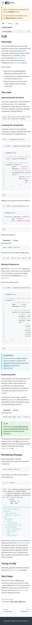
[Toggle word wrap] (25, 116)
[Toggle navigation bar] (2, 2)
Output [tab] (15, 240)
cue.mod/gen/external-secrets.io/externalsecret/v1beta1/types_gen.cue (16, 429)
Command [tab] (6, 240)
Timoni (14, 400)
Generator (4, 278)
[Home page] (3, 23)
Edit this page (8, 599)
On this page (7, 31)
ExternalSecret (20, 58)
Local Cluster (15, 570)
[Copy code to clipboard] (28, 116)
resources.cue (8, 368)
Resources (23, 276)
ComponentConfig (15, 268)
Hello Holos (17, 63)
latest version (11, 18)
